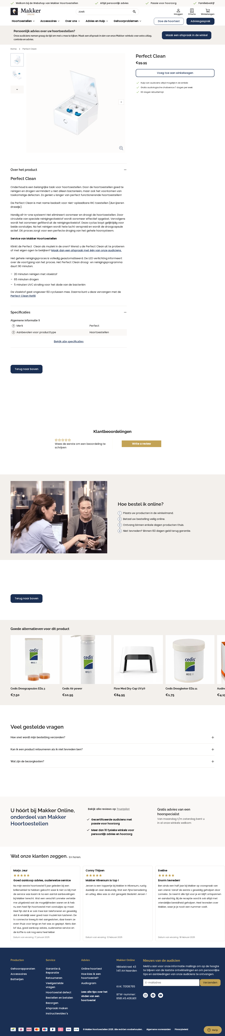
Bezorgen (52, 1003)
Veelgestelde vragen (54, 985)
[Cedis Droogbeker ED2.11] (190, 659)
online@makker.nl (128, 978)
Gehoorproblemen (126, 21)
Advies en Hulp (95, 21)
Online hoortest (91, 969)
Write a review (141, 444)
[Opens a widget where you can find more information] (213, 1030)
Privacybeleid (181, 1029)
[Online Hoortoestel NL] (26, 11)
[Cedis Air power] (86, 659)
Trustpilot (123, 809)
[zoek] (134, 12)
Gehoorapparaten (23, 969)
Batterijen (17, 979)
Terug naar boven (26, 369)
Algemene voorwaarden (158, 1029)
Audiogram (88, 983)
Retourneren (54, 978)
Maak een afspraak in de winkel (187, 35)
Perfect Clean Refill (23, 296)
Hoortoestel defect (58, 992)
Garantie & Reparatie (53, 971)
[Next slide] (17, 89)
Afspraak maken (57, 1008)
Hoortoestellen (22, 21)
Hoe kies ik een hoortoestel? (91, 976)
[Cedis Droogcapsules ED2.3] (35, 659)
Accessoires (48, 21)
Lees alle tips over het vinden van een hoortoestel (94, 996)
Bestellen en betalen (59, 998)
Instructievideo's (57, 1013)
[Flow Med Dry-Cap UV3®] (138, 659)
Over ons (71, 21)
